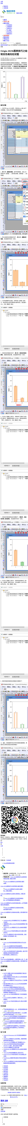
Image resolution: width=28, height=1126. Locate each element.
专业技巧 (5, 1080)
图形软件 (5, 1071)
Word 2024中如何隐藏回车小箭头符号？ (14, 1052)
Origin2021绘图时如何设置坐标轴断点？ (13, 1022)
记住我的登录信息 (6, 1107)
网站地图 (9, 1092)
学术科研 (5, 45)
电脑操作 (5, 1076)
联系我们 (18, 1092)
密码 (2, 1106)
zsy (11, 875)
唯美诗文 (5, 6)
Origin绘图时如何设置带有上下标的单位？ (14, 1027)
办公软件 (5, 1069)
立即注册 (3, 1111)
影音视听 (5, 1067)
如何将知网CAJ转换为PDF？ (10, 954)
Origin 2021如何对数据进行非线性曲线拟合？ (14, 1018)
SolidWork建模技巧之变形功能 (11, 1047)
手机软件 (5, 1066)
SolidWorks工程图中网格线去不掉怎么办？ (14, 987)
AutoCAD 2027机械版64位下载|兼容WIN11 (14, 1042)
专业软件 (5, 1073)
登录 (2, 3)
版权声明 (14, 1092)
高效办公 (5, 1078)
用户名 (2, 1104)
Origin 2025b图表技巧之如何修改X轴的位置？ (12, 886)
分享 (2, 846)
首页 (2, 45)
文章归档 (5, 8)
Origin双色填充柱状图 (8, 863)
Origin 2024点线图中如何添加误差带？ (13, 946)
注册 (2, 1)
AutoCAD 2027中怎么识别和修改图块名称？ (14, 989)
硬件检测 (5, 1074)
